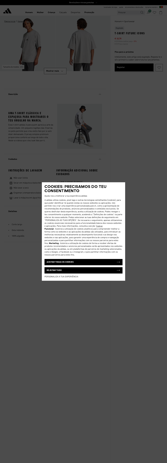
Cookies (99, 226)
